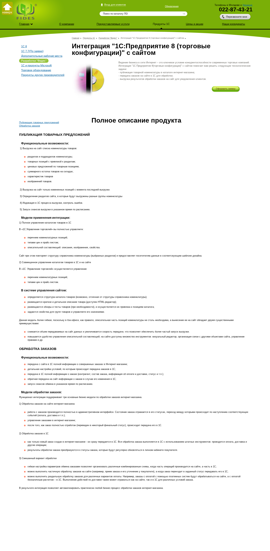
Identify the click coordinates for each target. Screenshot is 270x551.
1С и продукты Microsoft (36, 65)
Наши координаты (233, 24)
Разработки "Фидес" (33, 60)
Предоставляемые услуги (113, 24)
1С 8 (24, 46)
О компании (66, 24)
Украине (247, 4)
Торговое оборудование (36, 70)
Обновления (172, 6)
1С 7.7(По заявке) (32, 51)
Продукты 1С (161, 24)
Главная (24, 24)
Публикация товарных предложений (39, 122)
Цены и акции (194, 24)
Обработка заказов (29, 125)
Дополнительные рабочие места (41, 55)
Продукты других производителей (42, 75)
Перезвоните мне (236, 16)
